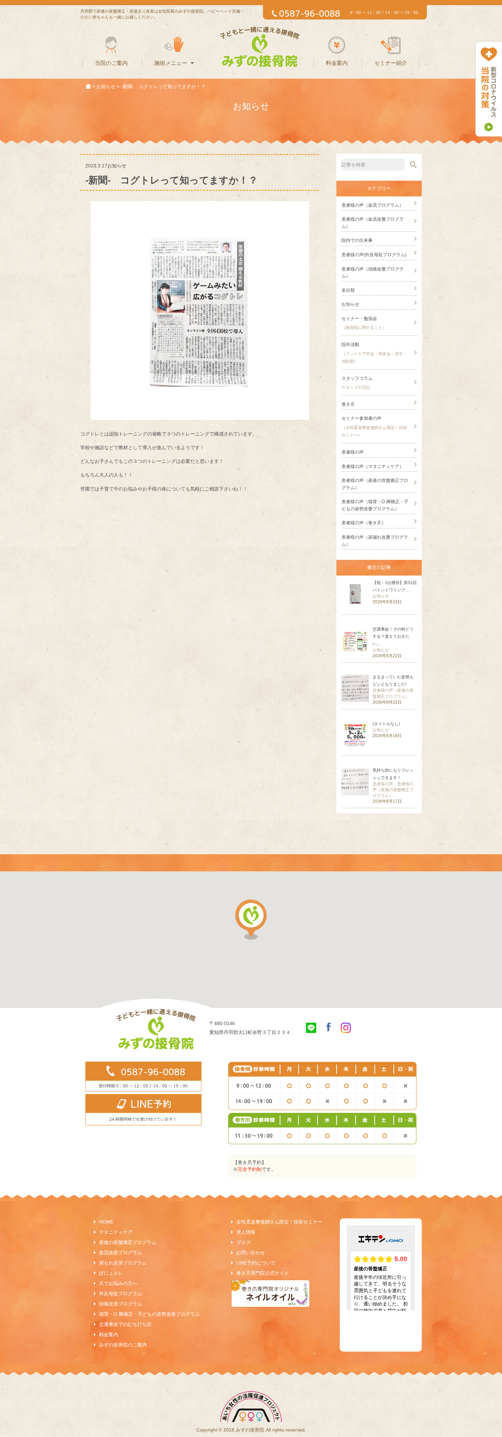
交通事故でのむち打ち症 (125, 1324)
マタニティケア (116, 1232)
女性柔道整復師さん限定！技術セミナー (279, 1222)
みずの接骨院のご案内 (123, 1345)
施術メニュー (170, 63)
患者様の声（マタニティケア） (372, 466)
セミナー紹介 (390, 63)
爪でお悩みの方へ (118, 1283)
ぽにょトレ (111, 1273)
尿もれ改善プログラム (123, 1263)
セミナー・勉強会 (359, 318)
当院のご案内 (111, 63)
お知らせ (350, 304)
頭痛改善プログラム (120, 1304)
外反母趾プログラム (120, 1293)
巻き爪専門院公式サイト (262, 1273)
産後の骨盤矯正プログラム (127, 1242)
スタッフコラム (357, 378)
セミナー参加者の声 (361, 418)
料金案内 (337, 63)
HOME (106, 1222)
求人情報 (245, 1232)
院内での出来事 (357, 240)
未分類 (348, 290)
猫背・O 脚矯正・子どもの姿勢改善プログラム (149, 1314)
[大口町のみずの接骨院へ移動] (88, 86)
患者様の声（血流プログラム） (372, 205)
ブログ (243, 1242)
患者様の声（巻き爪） (363, 522)
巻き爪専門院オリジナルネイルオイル (270, 1293)
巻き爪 (348, 404)
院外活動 (350, 344)
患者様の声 (352, 452)
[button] (251, 919)
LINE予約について (256, 1263)
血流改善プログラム (120, 1252)
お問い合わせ (250, 1252)
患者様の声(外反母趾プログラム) (373, 254)
